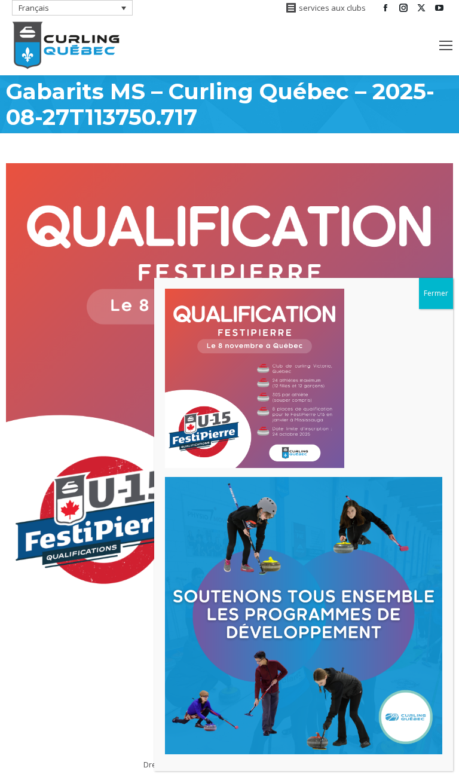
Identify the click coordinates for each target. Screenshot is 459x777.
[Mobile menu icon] (446, 45)
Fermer (436, 293)
